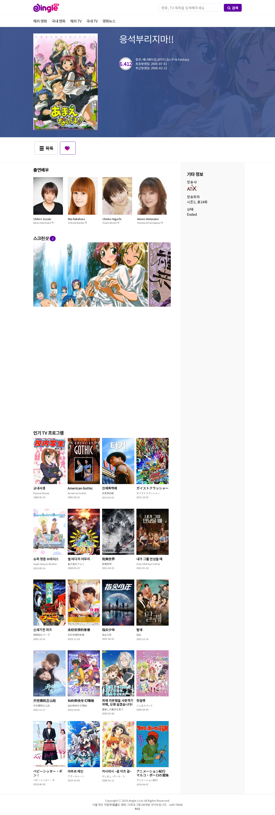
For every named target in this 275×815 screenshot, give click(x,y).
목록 (49, 148)
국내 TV (92, 21)
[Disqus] (102, 367)
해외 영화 (40, 21)
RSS (137, 809)
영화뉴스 (108, 21)
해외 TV (75, 21)
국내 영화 (58, 21)
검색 (235, 7)
